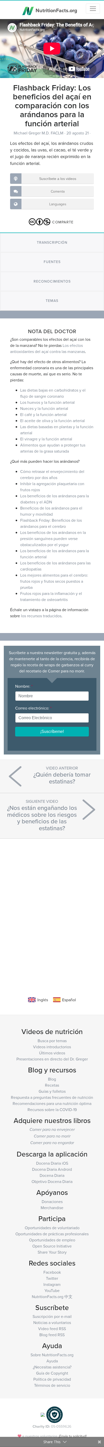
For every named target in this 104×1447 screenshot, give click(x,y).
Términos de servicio (52, 1385)
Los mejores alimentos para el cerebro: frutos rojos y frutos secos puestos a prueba (54, 581)
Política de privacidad (52, 1379)
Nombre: (24, 686)
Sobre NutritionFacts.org (52, 1355)
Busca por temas (52, 1040)
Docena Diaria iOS (52, 1163)
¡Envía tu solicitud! (73, 1436)
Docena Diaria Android (52, 1169)
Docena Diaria (52, 1175)
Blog (52, 1079)
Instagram (52, 1284)
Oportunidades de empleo (52, 1240)
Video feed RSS (52, 1328)
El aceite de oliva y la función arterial (52, 420)
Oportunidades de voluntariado (52, 1227)
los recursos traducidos (41, 616)
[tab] (52, 242)
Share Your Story (52, 1252)
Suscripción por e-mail (52, 1316)
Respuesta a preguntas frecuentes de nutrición (52, 1097)
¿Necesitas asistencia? (52, 1367)
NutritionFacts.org (55, 10)
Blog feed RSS (52, 1334)
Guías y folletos (52, 1091)
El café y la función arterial (43, 414)
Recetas (52, 1085)
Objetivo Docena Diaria (52, 1181)
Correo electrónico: (33, 708)
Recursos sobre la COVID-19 (52, 1109)
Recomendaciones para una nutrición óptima (52, 1103)
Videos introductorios (52, 1047)
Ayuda (52, 1361)
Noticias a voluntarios (52, 1322)
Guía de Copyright (52, 1373)
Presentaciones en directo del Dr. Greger (52, 1059)
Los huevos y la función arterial (47, 402)
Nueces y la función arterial (44, 408)
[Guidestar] (43, 1414)
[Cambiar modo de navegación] (93, 9)
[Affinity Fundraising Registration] (54, 1414)
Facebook (52, 1272)
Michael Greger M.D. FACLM (39, 133)
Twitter (52, 1278)
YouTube (52, 1290)
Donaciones (52, 1201)
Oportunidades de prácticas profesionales (52, 1234)
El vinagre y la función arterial (46, 439)
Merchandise (52, 1207)
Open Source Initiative (52, 1246)
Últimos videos (52, 1053)
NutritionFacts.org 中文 (52, 1296)
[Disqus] (52, 909)
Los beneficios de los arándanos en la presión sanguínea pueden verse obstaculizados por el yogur (53, 538)
